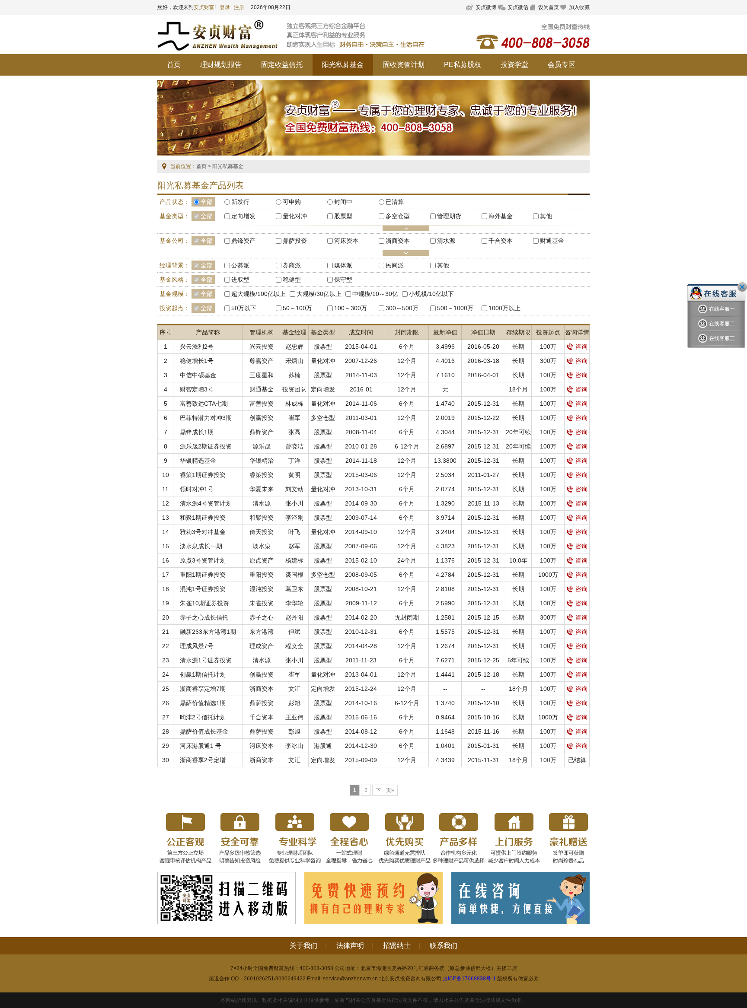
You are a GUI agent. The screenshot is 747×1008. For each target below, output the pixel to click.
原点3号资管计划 (203, 560)
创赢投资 (261, 417)
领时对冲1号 (197, 489)
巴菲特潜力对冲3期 (206, 417)
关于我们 (303, 945)
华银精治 (261, 460)
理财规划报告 (221, 64)
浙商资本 (261, 688)
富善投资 (261, 403)
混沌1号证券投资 (203, 588)
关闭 (742, 287)
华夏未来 (261, 489)
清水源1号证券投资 (206, 660)
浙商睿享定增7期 (203, 688)
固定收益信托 (282, 64)
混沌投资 (261, 588)
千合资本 (261, 717)
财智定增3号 (197, 389)
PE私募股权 (462, 64)
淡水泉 (261, 546)
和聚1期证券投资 (203, 517)
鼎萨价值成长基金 (204, 731)
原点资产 (261, 560)
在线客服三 (722, 338)
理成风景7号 (197, 645)
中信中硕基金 (198, 375)
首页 (174, 64)
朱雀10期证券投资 (204, 603)
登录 (225, 7)
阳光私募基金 (343, 64)
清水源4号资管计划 (206, 503)
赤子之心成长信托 (204, 617)
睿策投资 (261, 474)
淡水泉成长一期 (201, 546)
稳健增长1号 (197, 360)
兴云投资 (261, 346)
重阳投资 (261, 574)
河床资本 (261, 745)
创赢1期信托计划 (203, 674)
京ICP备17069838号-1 (469, 979)
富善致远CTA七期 (204, 403)
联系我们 (443, 945)
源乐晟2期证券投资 (206, 446)
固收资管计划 (404, 64)
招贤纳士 (397, 945)
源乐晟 (261, 446)
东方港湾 (261, 631)
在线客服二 (722, 324)
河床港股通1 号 (200, 745)
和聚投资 (261, 517)
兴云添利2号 (197, 346)
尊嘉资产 (261, 360)
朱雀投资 (261, 603)
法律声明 (350, 945)
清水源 (261, 503)
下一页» (385, 790)
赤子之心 (261, 617)
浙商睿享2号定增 (203, 760)
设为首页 (548, 7)
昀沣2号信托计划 (203, 717)
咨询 (581, 346)
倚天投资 (261, 531)
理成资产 (261, 645)
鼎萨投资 (261, 703)
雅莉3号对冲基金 (203, 531)
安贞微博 (486, 7)
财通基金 (261, 389)
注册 (239, 7)
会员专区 (561, 64)
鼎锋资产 (261, 432)
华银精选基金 (198, 460)
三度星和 (261, 375)
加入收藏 (579, 7)
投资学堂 (514, 64)
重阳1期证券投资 (203, 574)
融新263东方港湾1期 (208, 631)
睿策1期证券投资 (203, 474)
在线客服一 (722, 309)
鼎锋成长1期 (197, 432)
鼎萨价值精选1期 (203, 703)
